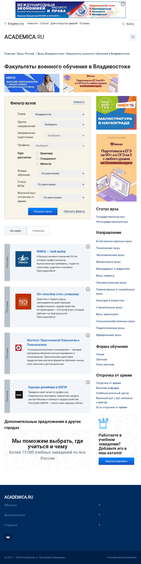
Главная (9, 53)
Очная (100, 354)
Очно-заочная (105, 364)
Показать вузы (43, 211)
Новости (32, 23)
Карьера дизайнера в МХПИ (47, 387)
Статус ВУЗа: (22, 184)
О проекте (10, 525)
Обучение (10, 505)
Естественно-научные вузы (114, 241)
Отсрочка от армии (108, 383)
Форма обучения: (24, 173)
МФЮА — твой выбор (51, 251)
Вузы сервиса (105, 275)
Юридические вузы (108, 335)
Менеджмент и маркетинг (113, 269)
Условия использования (122, 557)
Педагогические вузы (110, 328)
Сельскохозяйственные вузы (115, 321)
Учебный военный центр (112, 393)
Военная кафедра (107, 388)
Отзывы (85, 23)
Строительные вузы (109, 307)
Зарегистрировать (116, 461)
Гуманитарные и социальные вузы (115, 291)
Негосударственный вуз (112, 221)
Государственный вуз (110, 216)
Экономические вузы (110, 255)
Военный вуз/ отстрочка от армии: (27, 197)
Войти (130, 23)
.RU (24, 37)
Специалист (48, 158)
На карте (15, 230)
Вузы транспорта (107, 314)
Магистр (45, 164)
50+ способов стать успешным (58, 294)
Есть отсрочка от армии (111, 407)
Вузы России (25, 53)
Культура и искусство (110, 300)
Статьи (44, 23)
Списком (38, 230)
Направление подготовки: (26, 135)
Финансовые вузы (108, 262)
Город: (22, 113)
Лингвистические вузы (111, 282)
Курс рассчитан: (25, 155)
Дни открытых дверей (64, 23)
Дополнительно (14, 515)
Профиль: (24, 145)
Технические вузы (108, 248)
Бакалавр (46, 153)
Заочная (101, 359)
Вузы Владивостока (51, 53)
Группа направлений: (27, 124)
